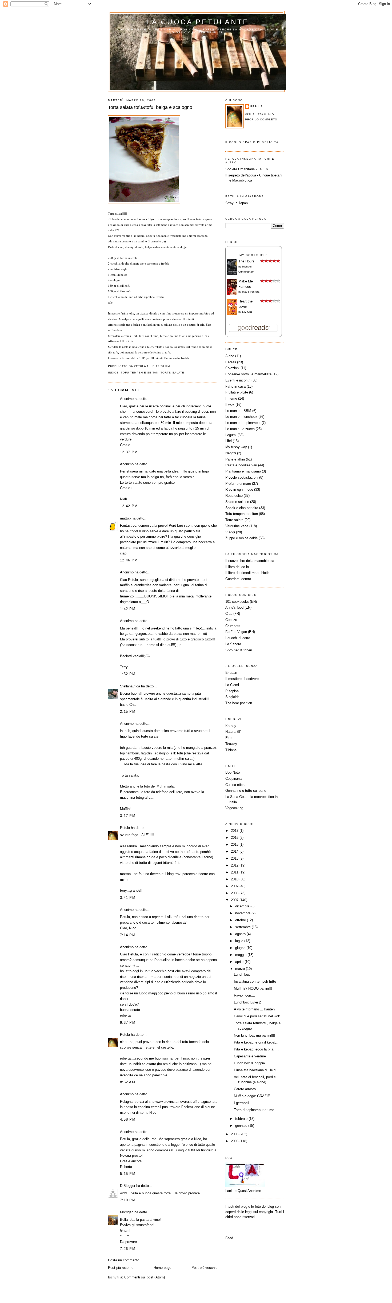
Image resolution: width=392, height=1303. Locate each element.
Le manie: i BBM (238, 411)
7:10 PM (127, 1200)
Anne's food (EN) (238, 607)
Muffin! (125, 809)
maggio (241, 955)
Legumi (231, 435)
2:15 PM (127, 712)
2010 (235, 879)
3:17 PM (127, 816)
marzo (240, 969)
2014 (235, 851)
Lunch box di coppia (249, 1063)
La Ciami (232, 685)
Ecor (229, 738)
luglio (239, 941)
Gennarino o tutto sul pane (245, 791)
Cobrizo (231, 620)
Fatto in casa (235, 386)
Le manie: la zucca (240, 429)
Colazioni (232, 368)
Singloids (232, 697)
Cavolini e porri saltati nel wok (257, 1016)
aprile (240, 962)
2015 (235, 845)
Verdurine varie (236, 526)
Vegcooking (234, 808)
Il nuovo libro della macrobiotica (249, 561)
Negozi (230, 453)
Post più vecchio (204, 1268)
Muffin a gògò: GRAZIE (252, 1096)
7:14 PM (127, 935)
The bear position (238, 703)
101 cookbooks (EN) (241, 602)
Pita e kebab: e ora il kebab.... (257, 1042)
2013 (235, 858)
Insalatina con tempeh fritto (255, 981)
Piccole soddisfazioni (241, 477)
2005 (235, 1141)
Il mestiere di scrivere (242, 679)
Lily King (247, 311)
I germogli (241, 1103)
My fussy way (236, 447)
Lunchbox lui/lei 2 (247, 1002)
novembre (243, 913)
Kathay (230, 726)
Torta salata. (129, 775)
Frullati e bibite (236, 392)
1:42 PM (127, 609)
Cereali (230, 362)
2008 (235, 893)
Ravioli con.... (244, 995)
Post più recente (120, 1268)
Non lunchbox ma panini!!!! (254, 1035)
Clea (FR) (232, 614)
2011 (235, 872)
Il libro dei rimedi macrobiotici (247, 573)
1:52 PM (127, 674)
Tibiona (231, 750)
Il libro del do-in (237, 567)
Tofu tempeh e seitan (139, 372)
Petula (125, 828)
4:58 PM (127, 1119)
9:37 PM (127, 1023)
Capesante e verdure (250, 1056)
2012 (235, 865)
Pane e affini (235, 459)
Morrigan (126, 1212)
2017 (235, 831)
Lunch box (242, 975)
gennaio (241, 1126)
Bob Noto (232, 772)
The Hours (246, 261)
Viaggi (230, 532)
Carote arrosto (245, 1089)
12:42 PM (129, 506)
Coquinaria (233, 779)
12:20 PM (163, 366)
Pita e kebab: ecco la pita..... (256, 1049)
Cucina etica (235, 785)
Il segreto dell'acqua (240, 175)
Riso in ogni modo (239, 489)
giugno (240, 948)
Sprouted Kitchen (238, 650)
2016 (235, 838)
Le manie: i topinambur (243, 423)
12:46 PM (129, 560)
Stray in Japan (236, 203)
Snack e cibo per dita (241, 508)
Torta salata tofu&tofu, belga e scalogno (150, 107)
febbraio (242, 1119)
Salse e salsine (237, 502)
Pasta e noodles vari (241, 465)
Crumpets (232, 626)
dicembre (242, 906)
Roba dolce (234, 496)
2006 (235, 1134)
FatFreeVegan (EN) (240, 632)
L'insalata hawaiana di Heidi (255, 1070)
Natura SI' (233, 732)
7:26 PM (127, 1249)
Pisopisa (232, 691)
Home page (162, 1268)
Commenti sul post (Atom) (144, 1277)
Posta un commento (123, 1260)
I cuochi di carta (237, 638)
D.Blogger (127, 1186)
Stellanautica (130, 686)
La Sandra (233, 644)
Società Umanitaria (240, 169)
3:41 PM (127, 898)
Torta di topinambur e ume (254, 1110)
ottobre (241, 920)
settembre (243, 927)
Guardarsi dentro (238, 579)
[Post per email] (171, 366)
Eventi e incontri (237, 380)
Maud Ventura (250, 291)
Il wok (229, 405)
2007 (235, 900)
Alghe (229, 356)
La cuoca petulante (198, 22)
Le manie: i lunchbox (241, 417)
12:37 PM (129, 452)
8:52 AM (127, 1082)
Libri (228, 441)
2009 (235, 886)
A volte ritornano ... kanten (254, 1009)
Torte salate (172, 372)
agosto (241, 934)
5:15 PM (127, 1174)
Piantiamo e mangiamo (243, 471)
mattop (125, 518)
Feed (229, 1238)
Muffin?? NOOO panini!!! (253, 988)
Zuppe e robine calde (241, 538)
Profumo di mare (238, 484)
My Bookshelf (253, 255)
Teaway (231, 744)
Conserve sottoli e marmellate (248, 374)
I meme (231, 398)
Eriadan (231, 673)
